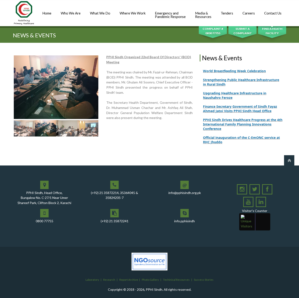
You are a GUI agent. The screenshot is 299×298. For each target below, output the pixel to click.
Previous (6, 96)
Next (105, 96)
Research (109, 279)
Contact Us (272, 13)
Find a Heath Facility (272, 31)
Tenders (227, 13)
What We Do (100, 13)
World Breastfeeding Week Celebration (234, 66)
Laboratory (92, 279)
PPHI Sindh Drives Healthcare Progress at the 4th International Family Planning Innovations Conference (242, 119)
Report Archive (128, 279)
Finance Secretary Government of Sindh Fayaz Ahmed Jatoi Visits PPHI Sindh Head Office (240, 104)
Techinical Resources (176, 279)
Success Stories (204, 279)
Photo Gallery (150, 279)
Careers (248, 13)
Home (46, 13)
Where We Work (133, 13)
